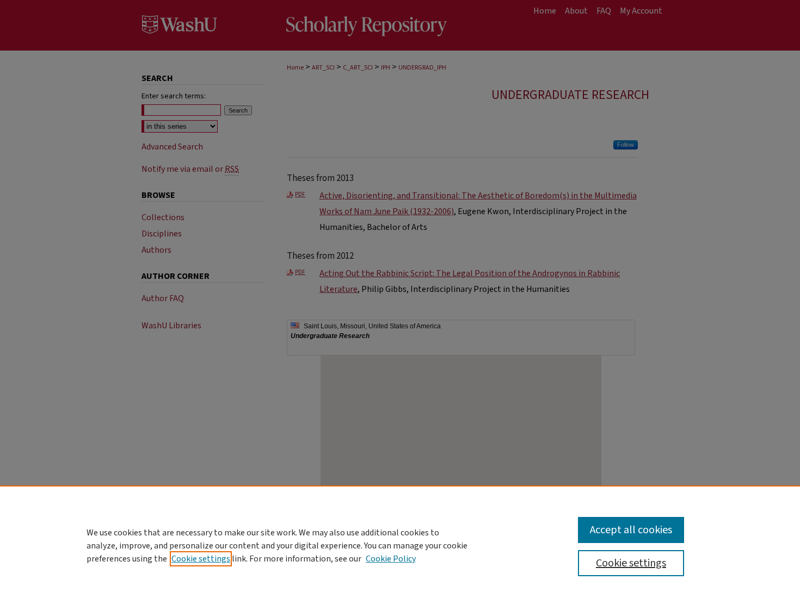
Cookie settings (200, 559)
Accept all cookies (631, 530)
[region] (400, 545)
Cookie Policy (391, 559)
